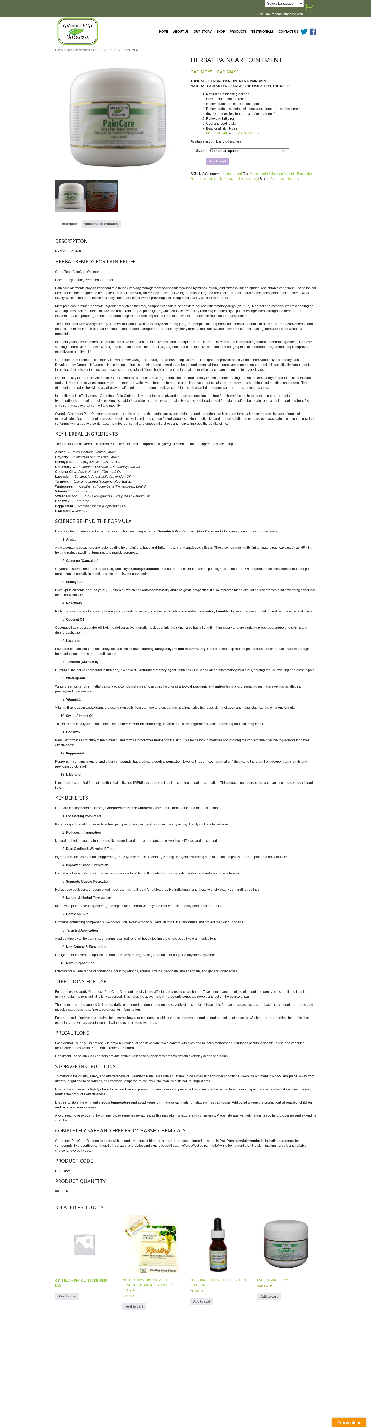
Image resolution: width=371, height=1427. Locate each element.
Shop (220, 31)
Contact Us (288, 31)
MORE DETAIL (217, 133)
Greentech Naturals (284, 179)
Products (238, 31)
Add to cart (217, 161)
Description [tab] (69, 224)
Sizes (200, 151)
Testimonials (262, 31)
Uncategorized (84, 49)
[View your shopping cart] (310, 7)
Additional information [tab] (101, 224)
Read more (67, 1296)
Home (163, 31)
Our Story (203, 31)
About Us (181, 31)
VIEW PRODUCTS (245, 133)
